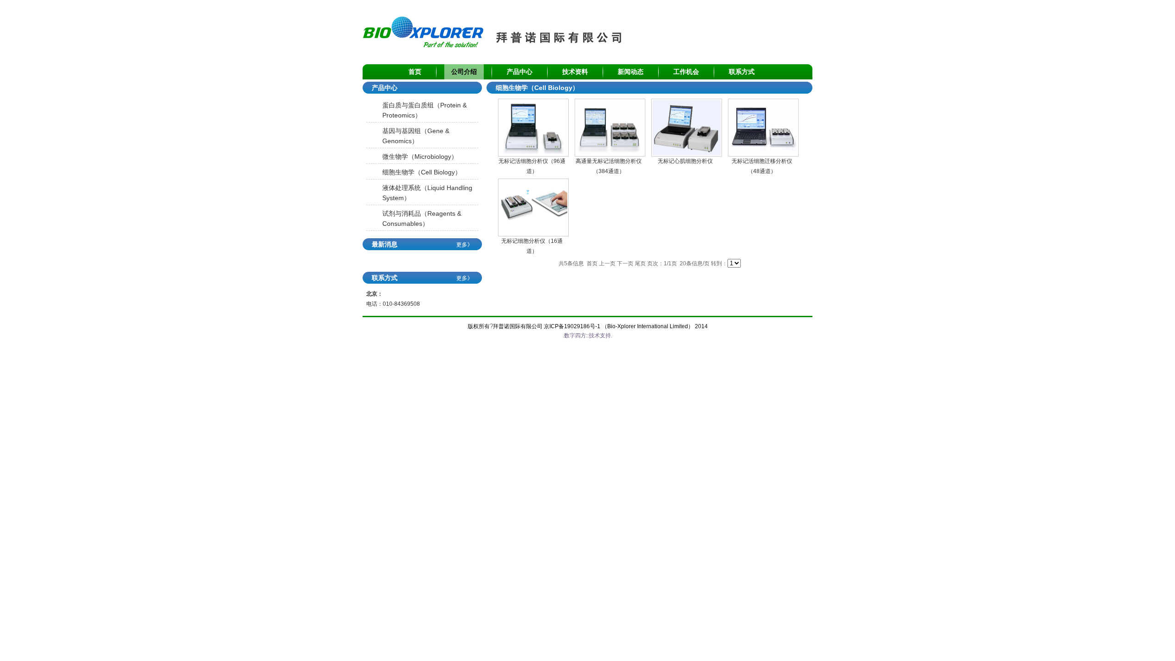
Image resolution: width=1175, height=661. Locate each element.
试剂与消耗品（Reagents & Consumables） (421, 218)
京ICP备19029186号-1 (572, 326)
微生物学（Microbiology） (420, 156)
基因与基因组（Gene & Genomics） (415, 136)
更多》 (464, 244)
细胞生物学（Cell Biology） (421, 172)
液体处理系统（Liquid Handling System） (427, 193)
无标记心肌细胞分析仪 (685, 161)
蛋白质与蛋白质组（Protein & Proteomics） (424, 110)
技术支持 (600, 335)
